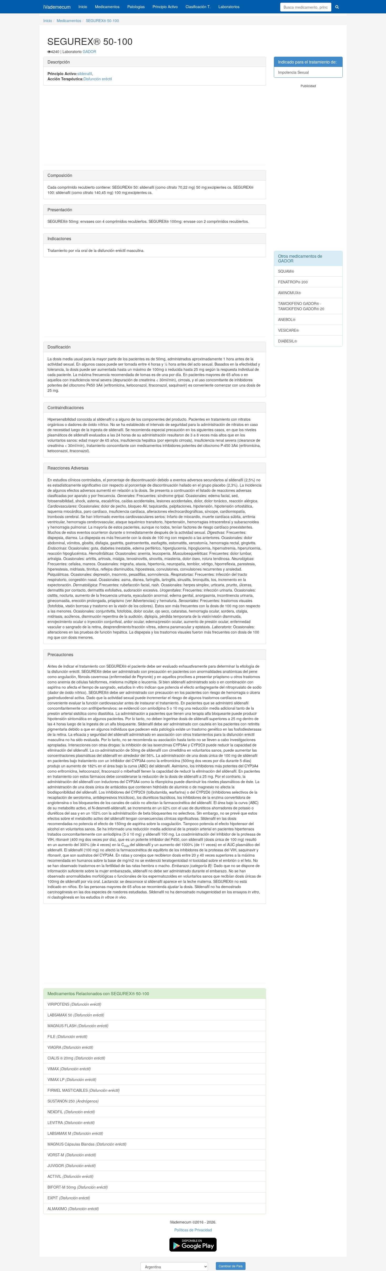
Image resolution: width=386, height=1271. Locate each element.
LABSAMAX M (75, 1133)
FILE (67, 1036)
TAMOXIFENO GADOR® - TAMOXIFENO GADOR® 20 (301, 306)
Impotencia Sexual (293, 72)
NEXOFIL (71, 1111)
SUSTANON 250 (73, 1101)
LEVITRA (71, 1122)
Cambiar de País (231, 1266)
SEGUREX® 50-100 (102, 20)
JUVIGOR (72, 1165)
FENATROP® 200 (293, 281)
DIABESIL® (287, 341)
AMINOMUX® (289, 292)
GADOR (89, 51)
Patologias (136, 6)
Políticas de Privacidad (193, 1229)
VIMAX (69, 1068)
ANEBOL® (286, 319)
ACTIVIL (70, 1176)
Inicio (83, 6)
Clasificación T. (198, 6)
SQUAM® (286, 271)
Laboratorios (228, 6)
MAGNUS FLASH (78, 1025)
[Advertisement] (155, 128)
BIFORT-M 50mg (78, 1187)
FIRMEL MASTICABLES (84, 1090)
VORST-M (72, 1154)
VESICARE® (288, 330)
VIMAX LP (72, 1079)
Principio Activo (165, 6)
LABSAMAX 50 (76, 1014)
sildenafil (84, 73)
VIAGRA (70, 1047)
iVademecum (57, 6)
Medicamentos (107, 6)
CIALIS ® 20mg (76, 1058)
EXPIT (69, 1197)
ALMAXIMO (73, 1208)
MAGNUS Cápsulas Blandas (87, 1144)
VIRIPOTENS (74, 1004)
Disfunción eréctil (98, 78)
